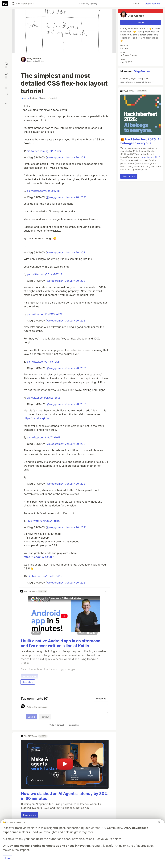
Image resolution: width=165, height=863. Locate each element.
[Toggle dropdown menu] (106, 591)
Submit (31, 717)
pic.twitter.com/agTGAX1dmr (44, 151)
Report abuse (73, 725)
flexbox (32, 98)
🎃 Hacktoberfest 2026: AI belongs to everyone (140, 141)
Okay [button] (7, 858)
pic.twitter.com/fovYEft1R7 (44, 521)
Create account (152, 3)
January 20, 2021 (75, 157)
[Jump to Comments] (6, 75)
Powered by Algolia (87, 4)
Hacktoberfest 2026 (150, 157)
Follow (141, 22)
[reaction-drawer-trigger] (6, 65)
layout (42, 98)
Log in (136, 3)
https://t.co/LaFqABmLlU (38, 418)
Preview (45, 717)
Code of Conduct (56, 725)
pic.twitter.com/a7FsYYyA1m (44, 361)
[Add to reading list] (6, 85)
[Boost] (6, 94)
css (24, 98)
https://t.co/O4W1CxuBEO (39, 556)
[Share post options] (6, 103)
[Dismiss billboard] (159, 822)
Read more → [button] (29, 815)
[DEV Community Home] (5, 3)
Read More (27, 682)
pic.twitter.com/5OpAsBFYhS (44, 274)
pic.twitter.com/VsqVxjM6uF (44, 190)
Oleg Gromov (34, 58)
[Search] (13, 3)
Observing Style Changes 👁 (137, 80)
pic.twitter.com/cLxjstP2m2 (43, 397)
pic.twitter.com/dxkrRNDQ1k (45, 576)
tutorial (52, 98)
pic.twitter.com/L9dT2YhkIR (44, 437)
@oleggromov (55, 157)
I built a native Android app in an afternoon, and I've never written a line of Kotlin (61, 643)
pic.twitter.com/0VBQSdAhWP (45, 314)
